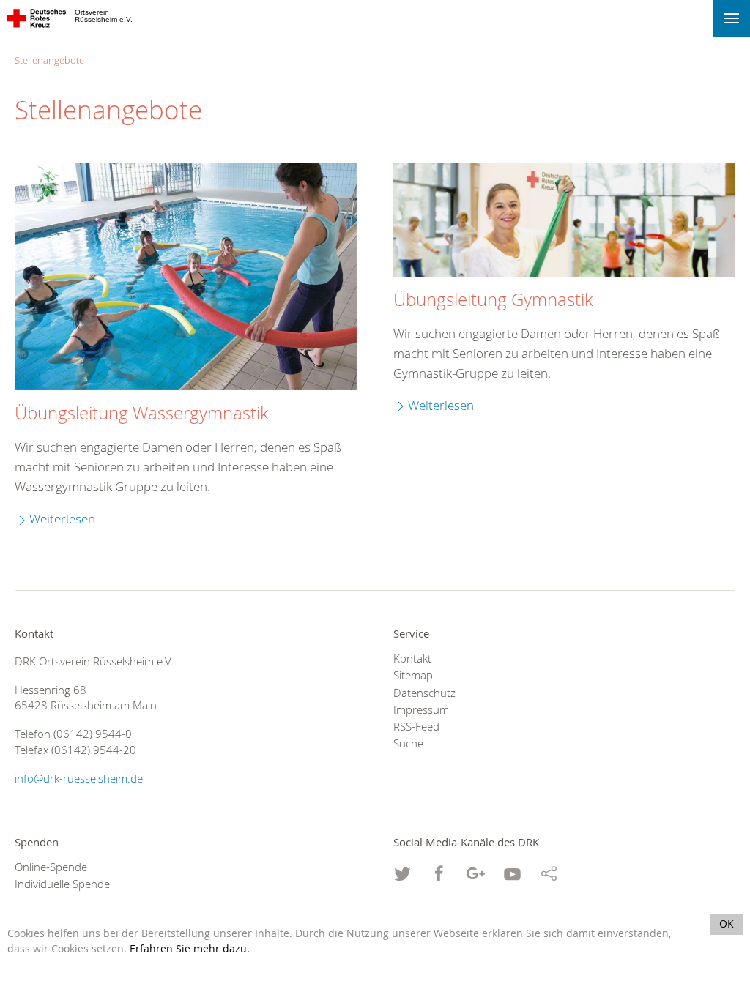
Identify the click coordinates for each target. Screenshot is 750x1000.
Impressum (421, 710)
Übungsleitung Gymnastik (493, 299)
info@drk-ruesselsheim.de (79, 779)
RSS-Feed (416, 727)
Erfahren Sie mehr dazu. (190, 948)
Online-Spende (51, 867)
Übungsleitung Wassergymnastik (142, 413)
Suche (408, 743)
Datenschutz (424, 693)
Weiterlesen (62, 518)
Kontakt (412, 658)
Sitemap (413, 675)
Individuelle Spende (62, 884)
